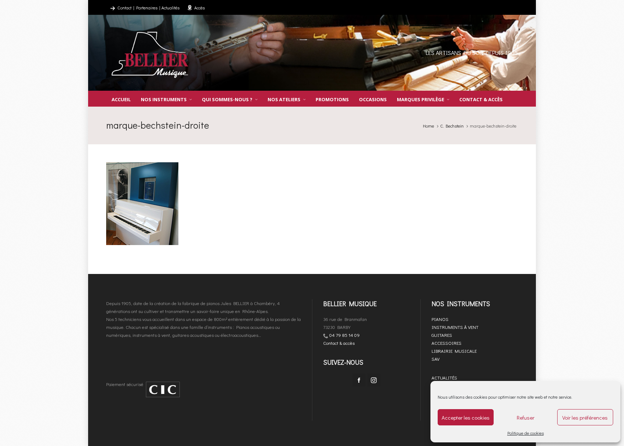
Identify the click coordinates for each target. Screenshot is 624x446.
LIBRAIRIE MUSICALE (454, 351)
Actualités (170, 7)
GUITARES (442, 335)
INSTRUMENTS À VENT (455, 327)
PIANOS (440, 319)
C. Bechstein (452, 126)
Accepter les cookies (466, 417)
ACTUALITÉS (444, 377)
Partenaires (146, 7)
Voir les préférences (585, 417)
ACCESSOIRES (447, 343)
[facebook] (358, 380)
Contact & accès (339, 343)
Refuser (525, 417)
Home (428, 126)
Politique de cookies (525, 433)
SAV (435, 359)
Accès (199, 7)
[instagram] (373, 380)
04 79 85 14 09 (344, 335)
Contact (124, 7)
